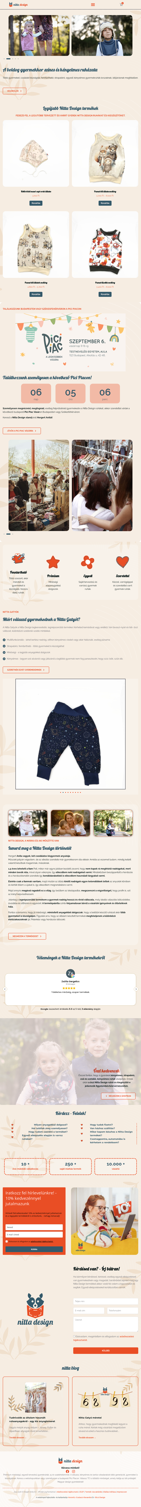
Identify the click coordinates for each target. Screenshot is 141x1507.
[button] (93, 5)
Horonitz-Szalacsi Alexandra (79, 1497)
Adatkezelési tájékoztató (67, 1492)
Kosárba (36, 203)
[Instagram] (73, 1471)
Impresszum (122, 1492)
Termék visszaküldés (93, 1492)
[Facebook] (67, 1471)
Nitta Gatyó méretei (90, 1417)
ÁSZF (81, 1492)
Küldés (34, 1249)
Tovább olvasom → (18, 1437)
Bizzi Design (100, 1497)
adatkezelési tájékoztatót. (42, 1242)
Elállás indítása (110, 1492)
